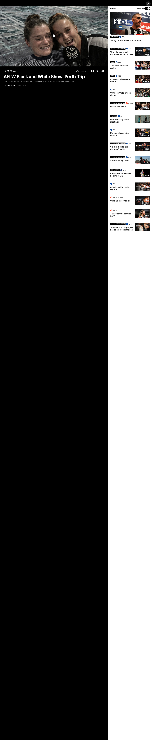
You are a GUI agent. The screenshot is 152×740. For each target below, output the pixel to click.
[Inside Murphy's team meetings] (130, 119)
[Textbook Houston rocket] (130, 66)
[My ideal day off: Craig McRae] (130, 133)
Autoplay (140, 8)
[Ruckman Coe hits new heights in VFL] (130, 173)
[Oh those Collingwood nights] (130, 93)
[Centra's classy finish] (130, 200)
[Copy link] (102, 71)
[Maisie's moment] (130, 106)
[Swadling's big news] (130, 160)
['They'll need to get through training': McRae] (130, 52)
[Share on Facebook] (92, 71)
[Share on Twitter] (97, 71)
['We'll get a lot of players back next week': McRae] (130, 227)
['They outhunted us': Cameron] (130, 28)
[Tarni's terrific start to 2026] (130, 214)
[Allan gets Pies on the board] (130, 79)
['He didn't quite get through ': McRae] (130, 147)
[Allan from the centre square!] (130, 187)
